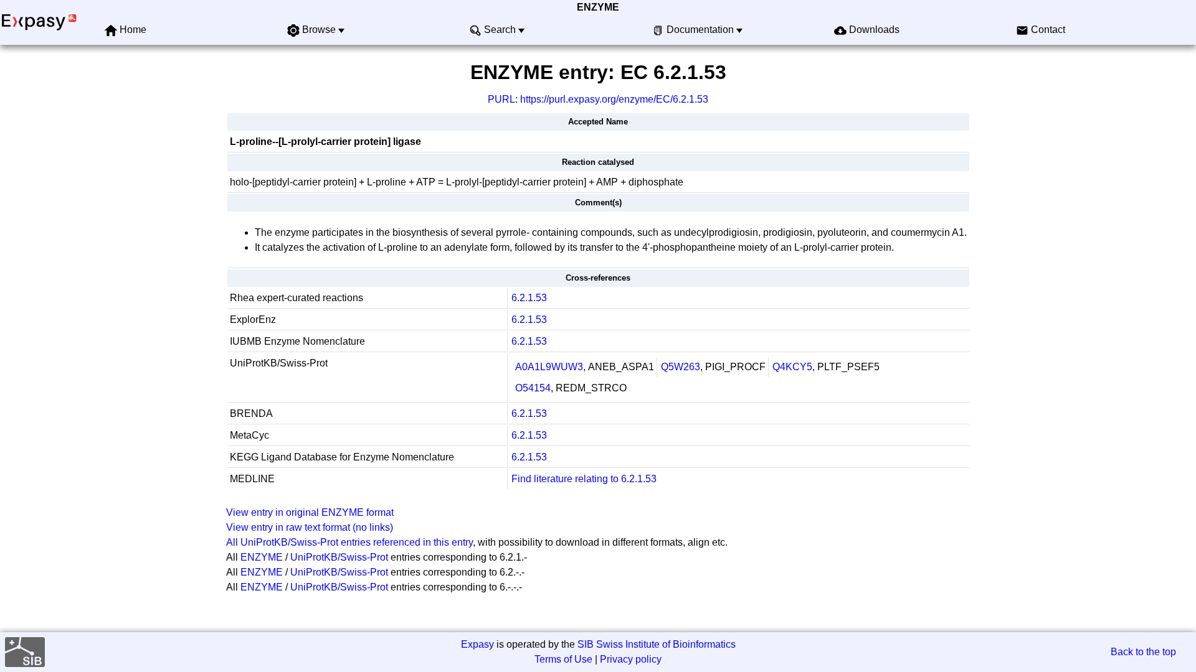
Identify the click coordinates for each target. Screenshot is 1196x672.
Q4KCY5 (792, 367)
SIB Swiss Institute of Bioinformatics (656, 644)
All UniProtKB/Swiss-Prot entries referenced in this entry (349, 542)
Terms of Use (563, 659)
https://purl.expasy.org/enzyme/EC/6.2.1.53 (614, 99)
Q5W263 (680, 367)
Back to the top (1143, 651)
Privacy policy (631, 659)
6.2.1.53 (529, 297)
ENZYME (598, 7)
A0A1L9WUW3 (549, 367)
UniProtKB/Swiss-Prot (339, 557)
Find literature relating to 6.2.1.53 (584, 479)
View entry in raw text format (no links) (309, 527)
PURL (501, 99)
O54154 (533, 388)
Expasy (477, 644)
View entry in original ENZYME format (310, 512)
